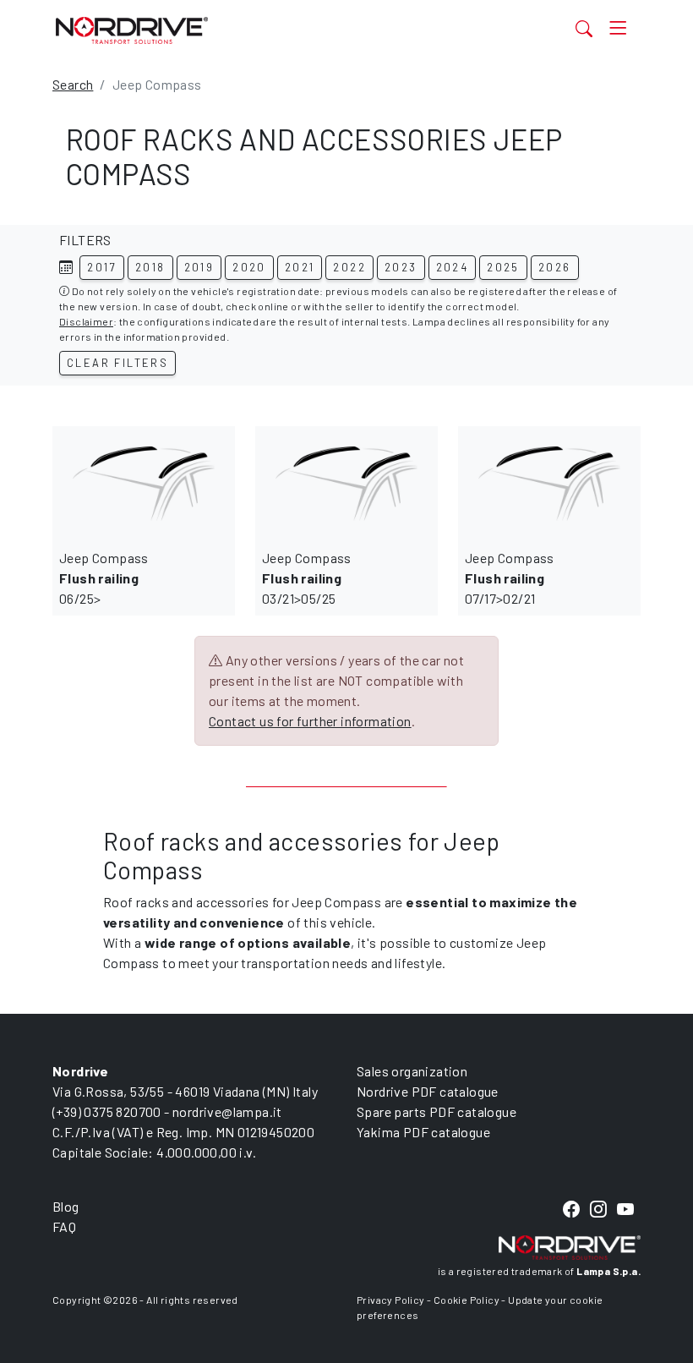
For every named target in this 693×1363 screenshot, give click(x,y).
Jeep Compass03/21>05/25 (307, 578)
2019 (199, 267)
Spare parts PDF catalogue (436, 1111)
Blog (65, 1206)
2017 (102, 267)
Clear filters (117, 362)
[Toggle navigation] (618, 28)
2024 (452, 267)
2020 (249, 267)
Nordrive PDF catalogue (428, 1091)
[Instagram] (598, 1210)
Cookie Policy (466, 1300)
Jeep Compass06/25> (104, 578)
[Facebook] (571, 1210)
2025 (503, 267)
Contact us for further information (310, 721)
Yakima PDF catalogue (423, 1132)
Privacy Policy (391, 1300)
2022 (349, 267)
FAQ (64, 1226)
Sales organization (412, 1071)
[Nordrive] (264, 30)
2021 (300, 267)
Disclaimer (86, 321)
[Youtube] (625, 1210)
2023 (401, 267)
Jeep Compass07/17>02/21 (509, 578)
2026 (554, 267)
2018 (150, 267)
